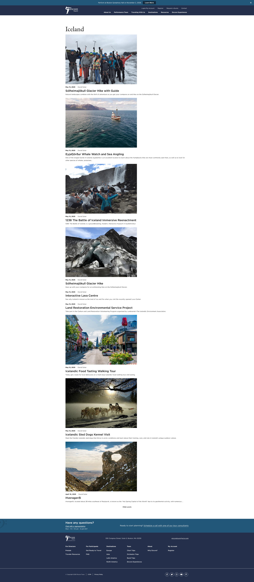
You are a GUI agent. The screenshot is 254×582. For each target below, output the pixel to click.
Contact (184, 8)
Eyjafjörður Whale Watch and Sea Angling (94, 154)
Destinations (153, 12)
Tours (129, 546)
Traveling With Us (138, 12)
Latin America (111, 558)
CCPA (89, 574)
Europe (109, 550)
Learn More (149, 3)
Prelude (68, 550)
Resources (165, 12)
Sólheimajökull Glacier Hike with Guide (92, 90)
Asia (108, 554)
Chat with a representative (75, 526)
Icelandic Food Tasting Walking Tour (90, 371)
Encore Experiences (179, 12)
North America (111, 562)
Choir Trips (131, 550)
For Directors (70, 546)
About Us (107, 12)
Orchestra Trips (133, 554)
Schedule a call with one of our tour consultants (166, 525)
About (150, 546)
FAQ (87, 554)
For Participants (92, 546)
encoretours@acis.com (180, 538)
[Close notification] (251, 2)
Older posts (127, 507)
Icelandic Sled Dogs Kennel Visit (87, 434)
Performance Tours (121, 12)
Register (160, 8)
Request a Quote (172, 8)
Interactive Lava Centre (81, 295)
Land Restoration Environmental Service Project (99, 307)
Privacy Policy (98, 574)
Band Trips (131, 558)
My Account (172, 546)
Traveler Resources (72, 554)
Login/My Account (147, 8)
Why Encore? (152, 550)
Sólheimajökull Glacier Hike (84, 283)
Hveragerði (73, 498)
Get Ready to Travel (93, 550)
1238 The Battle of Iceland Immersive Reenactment (100, 220)
